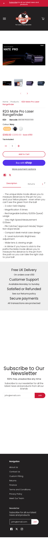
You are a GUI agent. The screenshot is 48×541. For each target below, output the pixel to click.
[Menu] (4, 19)
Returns (12, 480)
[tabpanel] (24, 224)
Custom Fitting (16, 476)
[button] (43, 19)
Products (15, 101)
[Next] (43, 55)
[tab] (12, 184)
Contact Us (14, 471)
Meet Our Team (16, 498)
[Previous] (4, 55)
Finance (13, 485)
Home (5, 101)
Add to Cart (24, 154)
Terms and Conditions (20, 489)
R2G (4, 119)
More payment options (24, 169)
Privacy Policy (15, 494)
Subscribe (13, 2)
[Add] (18, 146)
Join (40, 395)
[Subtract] (6, 146)
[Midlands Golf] (23, 18)
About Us (13, 467)
